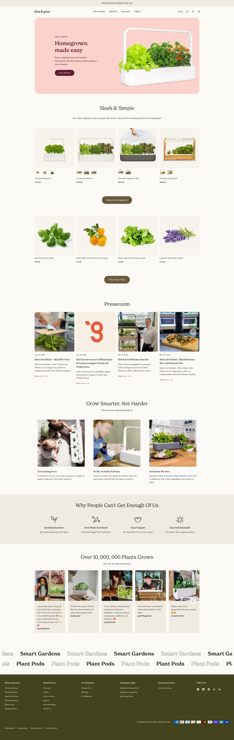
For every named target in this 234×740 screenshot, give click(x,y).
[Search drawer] (187, 11)
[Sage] (45, 172)
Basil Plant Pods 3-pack (44, 258)
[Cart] (199, 11)
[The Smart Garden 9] (96, 148)
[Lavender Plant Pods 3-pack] (179, 235)
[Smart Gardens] (117, 653)
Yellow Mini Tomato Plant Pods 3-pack (92, 258)
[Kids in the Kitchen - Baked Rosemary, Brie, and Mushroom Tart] (179, 346)
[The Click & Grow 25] (179, 148)
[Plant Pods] (117, 664)
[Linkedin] (219, 689)
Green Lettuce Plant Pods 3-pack (131, 258)
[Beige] (94, 172)
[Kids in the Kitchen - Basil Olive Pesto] (54, 345)
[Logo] (42, 11)
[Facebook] (203, 689)
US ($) (180, 11)
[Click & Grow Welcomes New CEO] (138, 345)
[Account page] (193, 11)
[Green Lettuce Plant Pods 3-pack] (138, 235)
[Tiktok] (214, 689)
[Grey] (52, 172)
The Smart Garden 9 (84, 178)
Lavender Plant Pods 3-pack (171, 258)
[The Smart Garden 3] (54, 148)
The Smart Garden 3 (43, 178)
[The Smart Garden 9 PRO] (138, 148)
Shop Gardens (64, 73)
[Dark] (170, 172)
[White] (37, 172)
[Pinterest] (208, 689)
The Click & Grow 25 (168, 178)
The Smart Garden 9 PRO (128, 178)
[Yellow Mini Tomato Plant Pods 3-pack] (96, 235)
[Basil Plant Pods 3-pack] (54, 235)
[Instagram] (198, 689)
